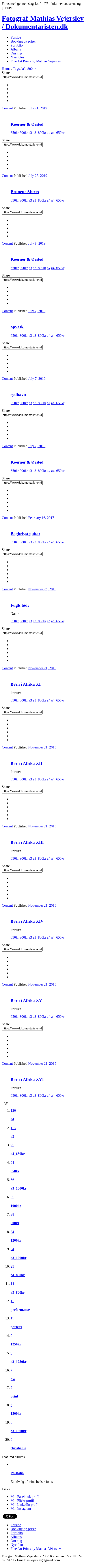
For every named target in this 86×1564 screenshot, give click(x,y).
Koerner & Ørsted (27, 124)
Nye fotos (17, 57)
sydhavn (18, 394)
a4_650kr (57, 133)
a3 (30, 133)
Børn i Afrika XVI (27, 1079)
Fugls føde (20, 605)
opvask (17, 327)
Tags (16, 69)
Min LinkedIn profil (24, 1504)
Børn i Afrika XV (26, 1000)
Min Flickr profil (22, 1500)
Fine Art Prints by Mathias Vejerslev (36, 61)
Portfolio (17, 45)
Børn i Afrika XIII (27, 842)
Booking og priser (23, 41)
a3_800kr (29, 69)
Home (6, 69)
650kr (15, 133)
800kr (24, 133)
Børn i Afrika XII (26, 763)
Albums (16, 49)
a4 (48, 133)
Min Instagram (21, 1508)
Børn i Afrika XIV (27, 921)
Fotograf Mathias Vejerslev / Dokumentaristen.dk (43, 22)
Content (7, 108)
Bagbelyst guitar (25, 533)
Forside (16, 37)
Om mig (16, 53)
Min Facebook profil (25, 1497)
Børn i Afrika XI (26, 684)
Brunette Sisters (25, 191)
